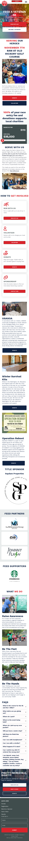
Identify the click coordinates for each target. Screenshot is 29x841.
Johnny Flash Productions (16, 837)
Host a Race (4, 811)
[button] (10, 581)
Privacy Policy (14, 836)
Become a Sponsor (6, 809)
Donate (3, 803)
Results (3, 814)
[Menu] (26, 2)
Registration (4, 806)
